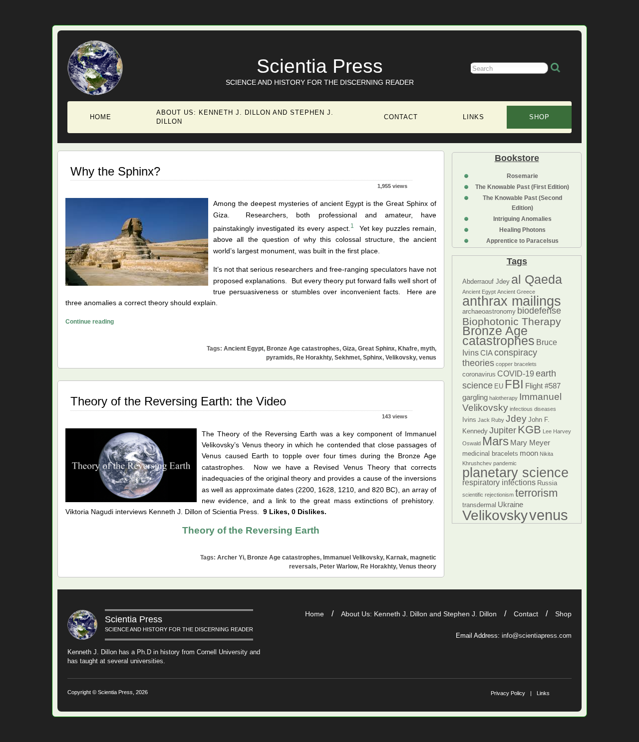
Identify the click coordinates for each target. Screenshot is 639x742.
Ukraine (510, 505)
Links (473, 117)
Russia (547, 483)
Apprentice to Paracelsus (522, 240)
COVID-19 (515, 373)
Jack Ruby (491, 420)
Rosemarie (522, 176)
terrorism (536, 493)
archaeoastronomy (489, 311)
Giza (348, 348)
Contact (401, 117)
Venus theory (417, 566)
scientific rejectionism (488, 495)
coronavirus (479, 374)
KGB (529, 429)
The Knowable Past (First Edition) (522, 187)
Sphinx (372, 357)
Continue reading (89, 321)
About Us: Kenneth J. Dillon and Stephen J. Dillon (244, 117)
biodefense (539, 311)
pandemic (505, 463)
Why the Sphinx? (115, 171)
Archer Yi (230, 557)
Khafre (407, 348)
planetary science (515, 472)
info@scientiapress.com (537, 635)
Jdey (516, 418)
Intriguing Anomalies (522, 218)
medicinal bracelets (490, 453)
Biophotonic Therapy (511, 321)
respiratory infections (499, 482)
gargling (475, 397)
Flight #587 (543, 386)
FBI (514, 384)
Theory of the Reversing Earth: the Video (178, 401)
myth (427, 348)
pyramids (279, 357)
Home (100, 117)
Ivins (469, 419)
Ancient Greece (516, 292)
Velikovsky (495, 515)
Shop (539, 117)
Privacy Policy (508, 693)
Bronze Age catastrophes (498, 335)
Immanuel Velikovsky (353, 557)
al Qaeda (536, 279)
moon (529, 453)
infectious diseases (533, 409)
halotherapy (503, 398)
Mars (495, 441)
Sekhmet (347, 357)
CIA (486, 353)
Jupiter (502, 430)
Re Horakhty (313, 357)
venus (548, 515)
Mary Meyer (530, 443)
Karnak (396, 557)
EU (498, 386)
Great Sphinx (376, 348)
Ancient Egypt (479, 292)
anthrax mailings (511, 301)
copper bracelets (516, 364)
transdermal (479, 505)
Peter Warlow (338, 566)
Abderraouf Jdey (486, 281)
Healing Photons (522, 229)
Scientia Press (320, 66)
